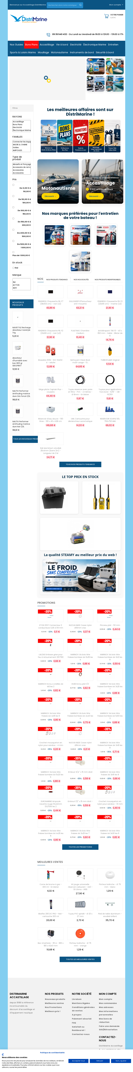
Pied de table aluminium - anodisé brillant (110, 915)
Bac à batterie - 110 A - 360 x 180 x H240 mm (51, 944)
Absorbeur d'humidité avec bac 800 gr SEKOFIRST (19, 362)
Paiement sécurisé (82, 1018)
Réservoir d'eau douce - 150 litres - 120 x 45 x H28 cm (50, 420)
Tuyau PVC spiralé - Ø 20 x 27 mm (80, 915)
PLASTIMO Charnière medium (80, 332)
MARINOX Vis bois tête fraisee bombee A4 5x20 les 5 (50, 775)
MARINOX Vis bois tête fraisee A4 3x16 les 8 (110, 773)
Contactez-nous (80, 1034)
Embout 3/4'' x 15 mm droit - (80, 773)
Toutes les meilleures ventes (80, 959)
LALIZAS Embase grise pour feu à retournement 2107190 (51, 655)
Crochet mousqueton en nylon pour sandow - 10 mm (110, 802)
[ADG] (22, 288)
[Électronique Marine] (22, 130)
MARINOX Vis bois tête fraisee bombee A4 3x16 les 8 (110, 745)
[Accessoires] (22, 170)
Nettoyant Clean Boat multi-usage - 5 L (80, 361)
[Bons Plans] (22, 124)
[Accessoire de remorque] (22, 167)
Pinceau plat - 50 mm (110, 625)
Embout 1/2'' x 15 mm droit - (80, 801)
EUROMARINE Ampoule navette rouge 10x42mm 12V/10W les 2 (50, 804)
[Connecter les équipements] (22, 141)
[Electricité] (22, 127)
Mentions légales (81, 1003)
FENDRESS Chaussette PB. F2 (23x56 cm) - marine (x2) (110, 302)
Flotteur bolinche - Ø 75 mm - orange (80, 944)
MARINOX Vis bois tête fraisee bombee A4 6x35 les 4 (80, 657)
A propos (76, 1014)
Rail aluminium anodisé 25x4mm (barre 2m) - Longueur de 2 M (50, 451)
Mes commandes (108, 1003)
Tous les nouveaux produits (27, 439)
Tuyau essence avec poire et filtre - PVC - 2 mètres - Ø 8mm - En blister (80, 392)
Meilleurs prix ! (52, 1011)
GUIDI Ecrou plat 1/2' (80, 684)
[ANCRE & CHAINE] (22, 144)
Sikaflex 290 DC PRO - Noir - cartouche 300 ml (50, 915)
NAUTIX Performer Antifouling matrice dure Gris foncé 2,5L (21, 393)
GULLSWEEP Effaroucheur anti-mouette (80, 302)
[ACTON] (22, 285)
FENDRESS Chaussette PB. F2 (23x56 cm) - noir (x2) (50, 332)
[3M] (22, 282)
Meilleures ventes (54, 1003)
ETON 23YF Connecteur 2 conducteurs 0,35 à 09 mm (50, 626)
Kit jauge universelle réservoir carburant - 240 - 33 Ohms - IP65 (80, 887)
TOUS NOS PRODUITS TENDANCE (80, 464)
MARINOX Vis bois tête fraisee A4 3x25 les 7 (80, 832)
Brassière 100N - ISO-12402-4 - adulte (50, 361)
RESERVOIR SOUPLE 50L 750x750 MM (110, 420)
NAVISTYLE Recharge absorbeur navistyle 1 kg (21, 330)
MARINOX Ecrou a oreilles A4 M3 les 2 (50, 685)
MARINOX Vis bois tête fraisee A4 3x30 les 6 (110, 832)
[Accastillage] (22, 121)
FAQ (74, 1022)
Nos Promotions (53, 1007)
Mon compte (105, 999)
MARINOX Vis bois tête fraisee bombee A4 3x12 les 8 (110, 657)
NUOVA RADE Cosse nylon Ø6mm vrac (80, 744)
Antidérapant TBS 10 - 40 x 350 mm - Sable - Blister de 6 (110, 333)
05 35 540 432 (59, 34)
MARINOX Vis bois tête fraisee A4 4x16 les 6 (51, 714)
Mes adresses (106, 1007)
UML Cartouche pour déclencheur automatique (80, 420)
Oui (16, 267)
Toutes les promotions (80, 847)
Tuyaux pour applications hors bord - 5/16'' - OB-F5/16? (110, 392)
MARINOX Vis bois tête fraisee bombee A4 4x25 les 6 (50, 833)
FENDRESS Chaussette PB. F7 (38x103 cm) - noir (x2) (50, 302)
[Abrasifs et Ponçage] (22, 164)
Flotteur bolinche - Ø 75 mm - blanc (110, 885)
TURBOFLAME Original (110, 360)
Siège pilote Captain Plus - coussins (51, 390)
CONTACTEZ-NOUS (107, 1038)
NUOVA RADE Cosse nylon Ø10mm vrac (80, 626)
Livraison (77, 999)
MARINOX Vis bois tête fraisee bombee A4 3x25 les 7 (109, 686)
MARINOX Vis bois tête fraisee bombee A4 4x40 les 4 (80, 716)
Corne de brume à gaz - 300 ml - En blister (51, 885)
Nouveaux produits (55, 999)
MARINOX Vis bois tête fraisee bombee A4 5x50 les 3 (110, 716)
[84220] (22, 280)
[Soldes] (22, 147)
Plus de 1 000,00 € (21, 255)
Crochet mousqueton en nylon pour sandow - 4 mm (50, 744)
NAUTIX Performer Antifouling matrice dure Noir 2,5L (21, 424)
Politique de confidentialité (52, 1053)
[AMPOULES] (22, 150)
